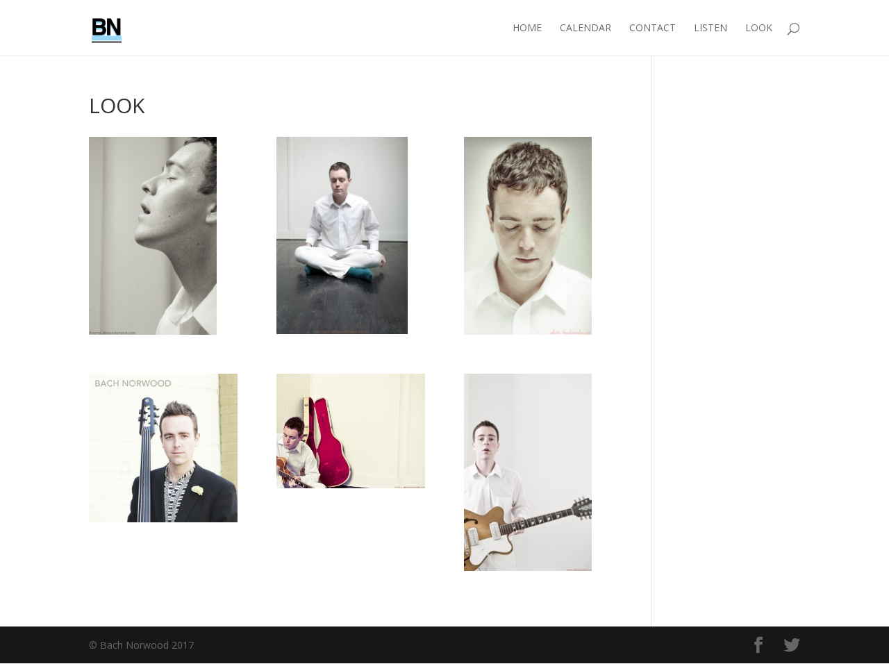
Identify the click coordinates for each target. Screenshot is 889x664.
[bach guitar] (538, 473)
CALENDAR (585, 28)
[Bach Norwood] (163, 448)
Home (527, 28)
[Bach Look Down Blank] (538, 236)
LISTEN (710, 28)
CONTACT (652, 28)
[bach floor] (350, 235)
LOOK (758, 28)
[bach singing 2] (163, 236)
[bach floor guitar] (350, 431)
